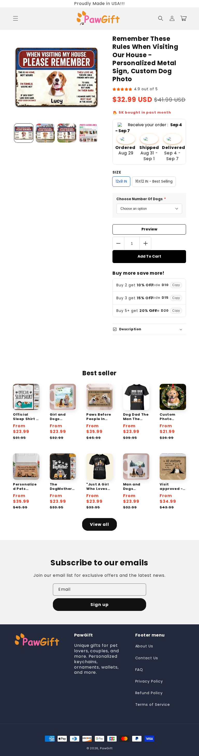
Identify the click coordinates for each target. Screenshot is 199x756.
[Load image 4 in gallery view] (88, 133)
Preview (149, 229)
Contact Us (146, 658)
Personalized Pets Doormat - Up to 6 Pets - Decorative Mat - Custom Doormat (26, 486)
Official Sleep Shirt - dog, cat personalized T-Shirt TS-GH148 (25, 417)
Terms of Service (152, 704)
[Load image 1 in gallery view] (23, 133)
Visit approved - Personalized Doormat (171, 486)
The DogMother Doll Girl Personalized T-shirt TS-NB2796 (63, 486)
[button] (15, 18)
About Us (144, 646)
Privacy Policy (149, 681)
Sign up (99, 605)
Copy (176, 285)
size (116, 172)
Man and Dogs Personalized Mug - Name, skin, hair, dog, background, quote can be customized (136, 486)
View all (99, 524)
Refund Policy (149, 692)
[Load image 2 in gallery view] (45, 133)
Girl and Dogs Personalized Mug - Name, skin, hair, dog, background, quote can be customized (63, 417)
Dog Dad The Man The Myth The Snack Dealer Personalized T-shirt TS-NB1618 (136, 417)
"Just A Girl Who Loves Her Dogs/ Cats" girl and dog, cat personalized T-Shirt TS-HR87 (99, 486)
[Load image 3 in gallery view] (66, 133)
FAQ (139, 669)
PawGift (106, 748)
